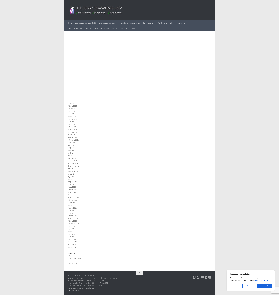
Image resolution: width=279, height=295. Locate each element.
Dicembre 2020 (73, 245)
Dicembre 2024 (73, 132)
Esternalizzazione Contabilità (85, 23)
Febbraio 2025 (72, 127)
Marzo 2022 (72, 213)
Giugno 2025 (72, 116)
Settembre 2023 (73, 171)
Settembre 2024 (73, 140)
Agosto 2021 (72, 226)
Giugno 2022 (72, 205)
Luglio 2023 (71, 177)
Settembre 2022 (73, 200)
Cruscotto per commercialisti (129, 23)
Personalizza (236, 286)
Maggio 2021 (72, 234)
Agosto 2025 (72, 111)
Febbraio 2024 (72, 158)
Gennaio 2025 (72, 130)
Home (69, 23)
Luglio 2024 (71, 145)
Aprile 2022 (71, 211)
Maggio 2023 (72, 182)
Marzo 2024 (72, 156)
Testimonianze (148, 23)
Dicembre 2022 (73, 195)
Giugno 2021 (72, 231)
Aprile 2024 (71, 153)
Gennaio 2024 (72, 161)
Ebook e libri (180, 23)
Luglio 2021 (71, 229)
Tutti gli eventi (162, 23)
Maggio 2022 (72, 208)
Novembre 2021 (73, 218)
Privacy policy (74, 290)
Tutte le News (72, 263)
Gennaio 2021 (72, 242)
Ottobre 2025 (72, 106)
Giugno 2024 (72, 148)
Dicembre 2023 (73, 163)
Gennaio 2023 (72, 192)
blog (69, 256)
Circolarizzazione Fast (120, 28)
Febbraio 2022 (72, 216)
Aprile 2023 (71, 184)
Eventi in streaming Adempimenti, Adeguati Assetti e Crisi (88, 28)
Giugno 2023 (72, 179)
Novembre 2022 (73, 197)
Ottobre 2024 (72, 137)
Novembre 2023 (73, 166)
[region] (251, 280)
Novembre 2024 (73, 135)
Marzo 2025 (72, 124)
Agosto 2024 (72, 143)
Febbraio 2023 (72, 190)
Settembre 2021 (73, 224)
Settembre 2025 (73, 109)
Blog (171, 23)
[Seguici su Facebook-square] (194, 277)
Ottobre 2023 (72, 169)
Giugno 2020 (72, 247)
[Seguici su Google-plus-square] (209, 277)
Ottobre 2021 (72, 221)
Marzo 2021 (72, 239)
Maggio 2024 (72, 150)
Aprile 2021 (71, 237)
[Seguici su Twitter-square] (198, 277)
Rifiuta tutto (250, 286)
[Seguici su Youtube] (202, 277)
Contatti (134, 28)
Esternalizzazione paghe (107, 23)
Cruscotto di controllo (75, 258)
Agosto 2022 (72, 203)
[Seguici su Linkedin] (206, 277)
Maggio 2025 (72, 119)
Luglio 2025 (71, 114)
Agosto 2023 (72, 174)
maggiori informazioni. (262, 280)
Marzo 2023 (72, 187)
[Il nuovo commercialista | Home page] (95, 10)
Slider (69, 261)
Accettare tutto (264, 286)
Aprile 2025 (71, 122)
